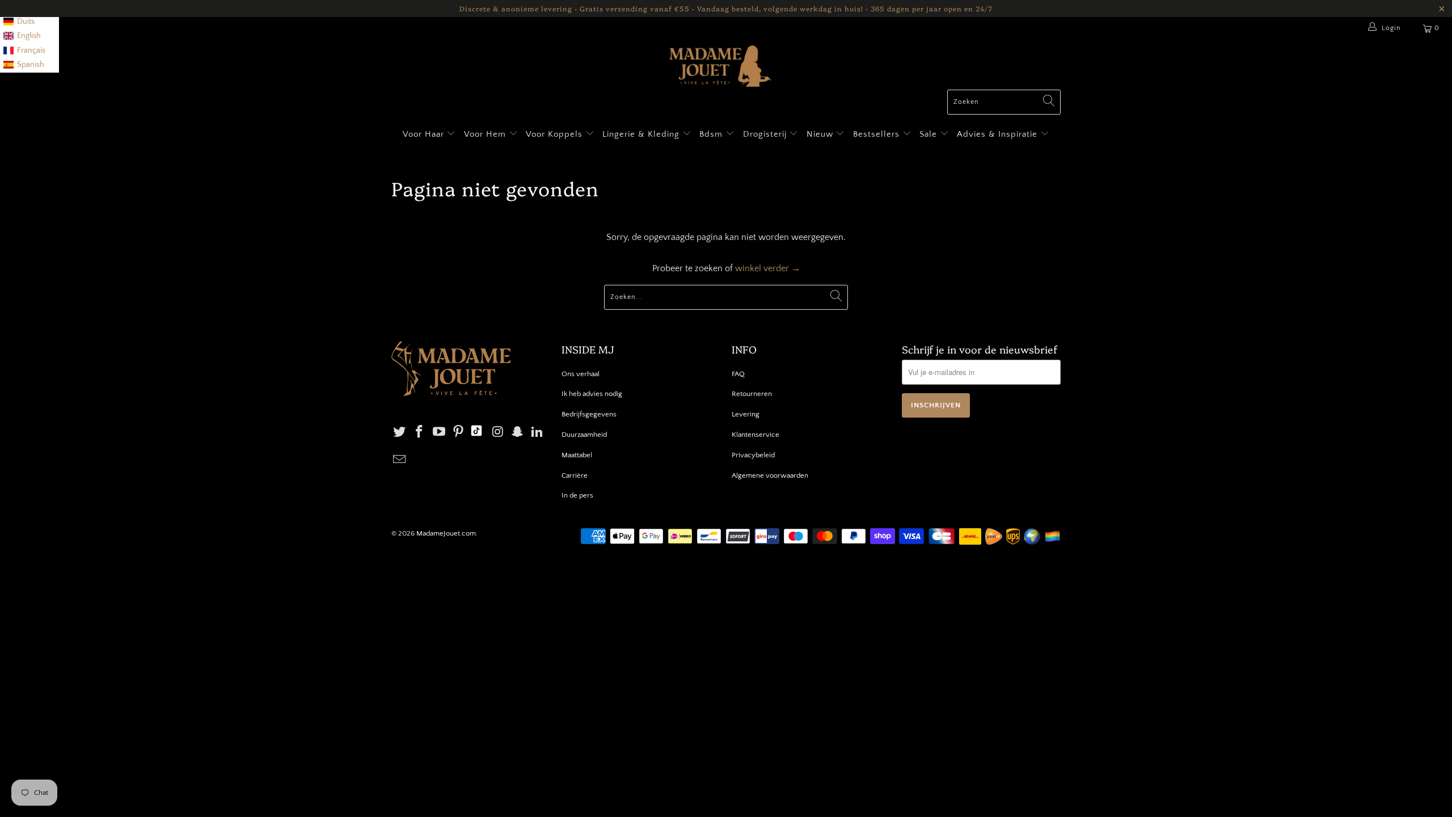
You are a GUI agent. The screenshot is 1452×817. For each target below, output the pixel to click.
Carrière (575, 475)
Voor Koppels (555, 134)
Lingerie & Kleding (640, 134)
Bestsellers (876, 134)
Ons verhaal (581, 374)
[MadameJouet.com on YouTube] (439, 432)
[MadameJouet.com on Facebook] (419, 432)
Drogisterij (766, 134)
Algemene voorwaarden (770, 475)
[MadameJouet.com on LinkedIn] (537, 432)
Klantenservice (755, 435)
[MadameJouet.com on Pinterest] (458, 432)
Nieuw (821, 134)
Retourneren (752, 394)
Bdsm (712, 134)
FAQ (738, 374)
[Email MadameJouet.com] (399, 460)
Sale (929, 134)
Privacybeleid (753, 455)
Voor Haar (423, 134)
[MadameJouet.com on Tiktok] (476, 432)
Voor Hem (486, 134)
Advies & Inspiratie (998, 134)
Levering (745, 414)
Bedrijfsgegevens (589, 414)
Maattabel (577, 455)
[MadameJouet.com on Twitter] (399, 432)
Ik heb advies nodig (592, 394)
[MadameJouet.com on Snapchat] (517, 432)
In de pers (577, 495)
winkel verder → (767, 268)
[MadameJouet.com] (720, 67)
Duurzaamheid (584, 435)
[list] (29, 36)
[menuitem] (19, 22)
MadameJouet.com (446, 533)
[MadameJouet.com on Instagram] (497, 432)
